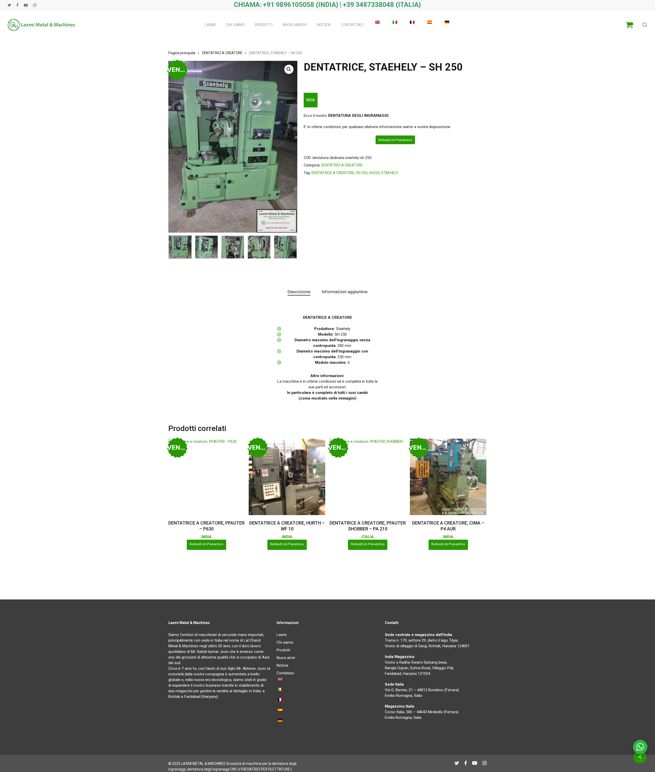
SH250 (374, 173)
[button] (288, 69)
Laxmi (282, 634)
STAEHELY (389, 173)
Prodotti (283, 650)
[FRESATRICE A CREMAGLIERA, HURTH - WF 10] (287, 477)
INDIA (310, 100)
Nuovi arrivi (286, 657)
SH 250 (361, 173)
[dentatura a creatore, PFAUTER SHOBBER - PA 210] (367, 477)
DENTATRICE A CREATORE (332, 173)
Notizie (282, 665)
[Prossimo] (289, 247)
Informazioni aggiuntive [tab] (344, 291)
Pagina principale (181, 53)
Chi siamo (285, 642)
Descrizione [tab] (299, 291)
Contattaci (285, 673)
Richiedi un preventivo (395, 140)
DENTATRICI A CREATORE (222, 53)
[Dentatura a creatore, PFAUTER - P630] (206, 477)
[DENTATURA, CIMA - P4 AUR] (448, 477)
